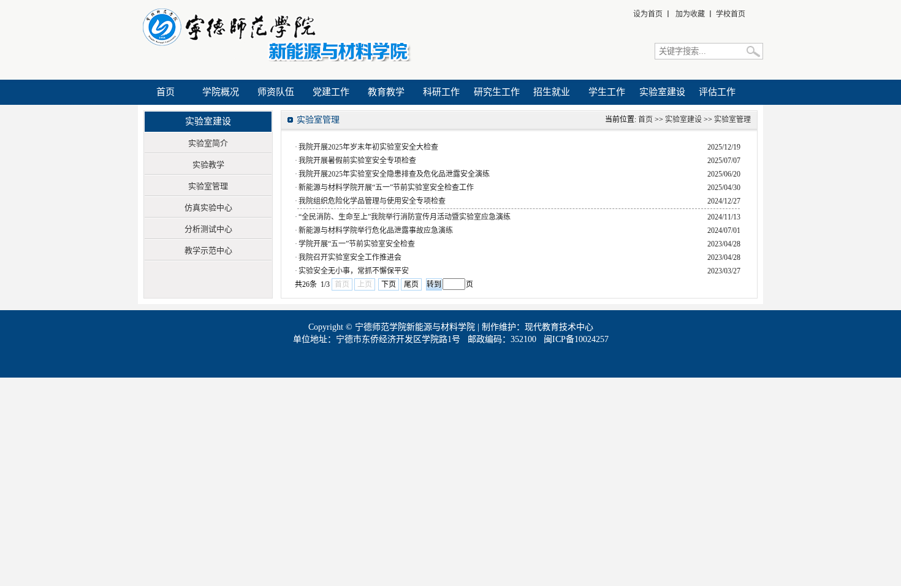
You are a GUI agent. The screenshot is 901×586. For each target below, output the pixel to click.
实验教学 (208, 164)
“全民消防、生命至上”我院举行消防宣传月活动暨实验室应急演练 (404, 217)
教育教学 (386, 92)
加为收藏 (690, 14)
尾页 (411, 284)
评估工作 (717, 92)
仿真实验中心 (208, 207)
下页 (388, 284)
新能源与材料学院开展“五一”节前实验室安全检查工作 (386, 187)
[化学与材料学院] (275, 59)
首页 (165, 92)
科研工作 (441, 92)
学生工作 (606, 92)
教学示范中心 (208, 250)
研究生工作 (497, 92)
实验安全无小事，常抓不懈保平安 (353, 271)
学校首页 (730, 14)
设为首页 (648, 14)
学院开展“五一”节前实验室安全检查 (356, 244)
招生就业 (551, 92)
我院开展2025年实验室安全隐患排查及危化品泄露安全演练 (394, 174)
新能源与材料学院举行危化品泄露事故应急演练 (375, 230)
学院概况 (220, 92)
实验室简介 (208, 143)
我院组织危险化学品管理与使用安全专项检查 (372, 201)
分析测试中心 (208, 229)
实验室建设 (662, 92)
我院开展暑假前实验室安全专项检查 (357, 160)
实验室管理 (208, 186)
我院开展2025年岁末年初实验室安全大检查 (368, 147)
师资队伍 (275, 92)
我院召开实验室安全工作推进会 (349, 257)
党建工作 (331, 92)
